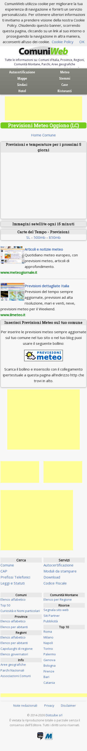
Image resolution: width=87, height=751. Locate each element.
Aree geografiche (13, 664)
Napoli (48, 643)
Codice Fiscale (55, 583)
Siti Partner (52, 615)
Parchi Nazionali (12, 670)
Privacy (49, 705)
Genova (49, 660)
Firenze (49, 671)
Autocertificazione (22, 72)
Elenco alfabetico (13, 599)
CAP (3, 571)
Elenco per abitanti (14, 627)
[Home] (43, 51)
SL (28, 237)
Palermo (50, 654)
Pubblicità (51, 621)
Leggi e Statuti (12, 583)
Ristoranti (65, 90)
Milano (48, 637)
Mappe (22, 78)
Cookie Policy (62, 41)
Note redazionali (25, 705)
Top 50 (5, 605)
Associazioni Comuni (15, 676)
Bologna (50, 665)
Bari (46, 677)
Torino (48, 648)
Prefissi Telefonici (15, 577)
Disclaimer (68, 705)
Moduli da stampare (60, 571)
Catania (49, 682)
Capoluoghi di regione (16, 648)
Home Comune (43, 135)
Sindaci (22, 84)
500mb (39, 237)
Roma (48, 631)
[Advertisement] (43, 108)
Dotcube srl (54, 715)
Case (64, 84)
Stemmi (64, 78)
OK (82, 41)
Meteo (64, 72)
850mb (55, 237)
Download (52, 577)
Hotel (22, 90)
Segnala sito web (56, 610)
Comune (7, 565)
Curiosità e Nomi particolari (20, 611)
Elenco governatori (14, 654)
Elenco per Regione (58, 599)
